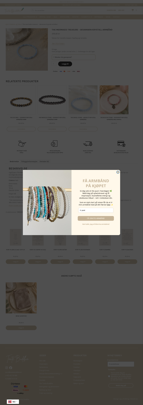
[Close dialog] (117, 172)
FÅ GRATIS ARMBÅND (96, 218)
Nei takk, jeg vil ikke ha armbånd (95, 224)
